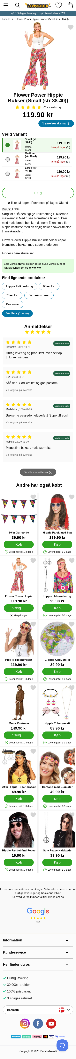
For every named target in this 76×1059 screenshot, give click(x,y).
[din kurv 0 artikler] (70, 5)
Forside (6, 19)
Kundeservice (14, 952)
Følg (38, 193)
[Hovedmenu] (6, 5)
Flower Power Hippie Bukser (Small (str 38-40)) (42, 19)
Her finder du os (16, 964)
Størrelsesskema (54, 123)
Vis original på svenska (19, 390)
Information (12, 940)
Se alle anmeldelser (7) (38, 472)
